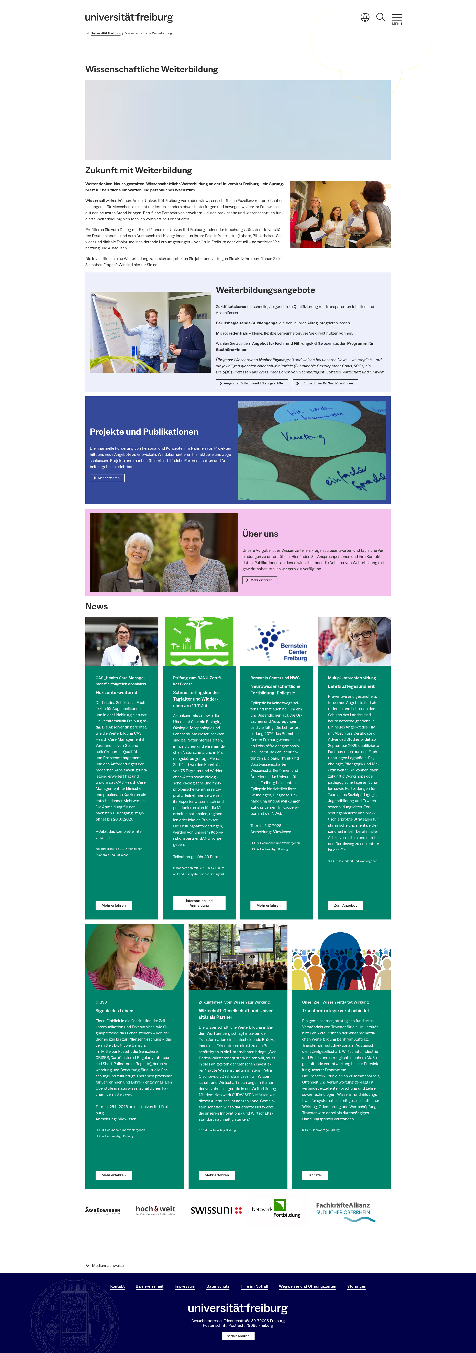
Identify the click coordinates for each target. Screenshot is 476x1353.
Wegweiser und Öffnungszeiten (307, 1286)
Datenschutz (217, 1286)
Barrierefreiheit (149, 1286)
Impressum (185, 1286)
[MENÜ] (397, 17)
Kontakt (117, 1286)
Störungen (356, 1286)
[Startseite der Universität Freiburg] (129, 18)
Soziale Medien (238, 1336)
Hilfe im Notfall (254, 1286)
